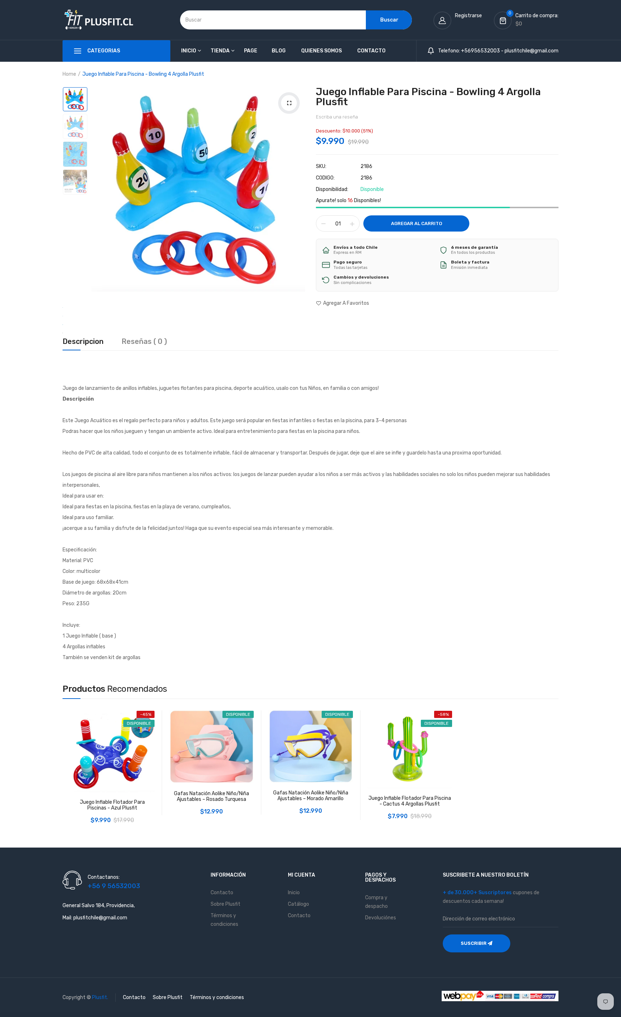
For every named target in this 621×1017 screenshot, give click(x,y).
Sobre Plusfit (225, 904)
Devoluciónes (380, 918)
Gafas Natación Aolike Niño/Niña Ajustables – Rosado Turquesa (211, 796)
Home (69, 74)
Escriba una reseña (337, 117)
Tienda (220, 51)
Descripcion (83, 342)
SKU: (321, 166)
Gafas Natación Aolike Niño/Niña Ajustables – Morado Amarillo (310, 796)
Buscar (389, 20)
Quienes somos (321, 51)
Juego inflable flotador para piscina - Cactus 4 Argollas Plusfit (409, 801)
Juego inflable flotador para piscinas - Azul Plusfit (112, 805)
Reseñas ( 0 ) (144, 342)
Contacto (371, 51)
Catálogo (298, 904)
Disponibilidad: (332, 189)
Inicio (188, 51)
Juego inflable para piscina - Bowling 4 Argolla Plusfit (428, 97)
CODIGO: (325, 178)
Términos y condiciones (217, 997)
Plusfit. (100, 997)
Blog (279, 51)
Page (250, 51)
